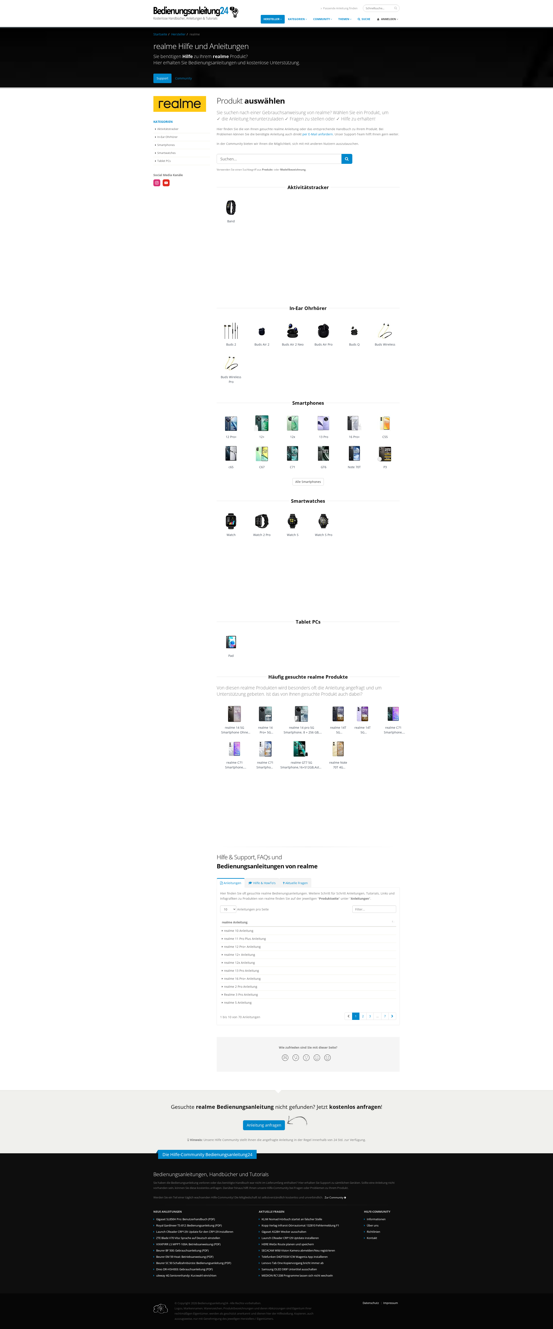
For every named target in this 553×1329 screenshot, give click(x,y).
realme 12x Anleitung (239, 963)
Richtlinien (373, 1232)
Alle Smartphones (308, 482)
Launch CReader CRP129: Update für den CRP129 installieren (194, 1232)
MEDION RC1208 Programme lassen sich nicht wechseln (297, 1275)
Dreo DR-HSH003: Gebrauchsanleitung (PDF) (184, 1269)
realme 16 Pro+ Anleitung (242, 979)
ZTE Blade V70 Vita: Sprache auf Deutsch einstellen (188, 1238)
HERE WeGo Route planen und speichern (288, 1244)
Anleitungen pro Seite (252, 909)
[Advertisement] (308, 262)
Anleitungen (232, 883)
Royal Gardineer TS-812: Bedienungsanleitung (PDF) (189, 1225)
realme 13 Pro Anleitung (241, 971)
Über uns (372, 1225)
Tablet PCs (164, 161)
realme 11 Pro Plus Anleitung (245, 939)
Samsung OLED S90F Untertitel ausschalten (289, 1269)
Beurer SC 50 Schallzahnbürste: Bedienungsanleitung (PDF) (193, 1263)
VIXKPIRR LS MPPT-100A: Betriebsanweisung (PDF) (188, 1244)
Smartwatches (166, 153)
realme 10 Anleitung (238, 931)
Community (322, 19)
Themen (344, 19)
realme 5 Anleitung (238, 1002)
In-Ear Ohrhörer (167, 137)
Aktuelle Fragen (296, 883)
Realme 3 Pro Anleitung (241, 994)
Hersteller (272, 19)
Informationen (376, 1219)
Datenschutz (371, 1303)
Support (162, 78)
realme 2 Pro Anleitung (240, 987)
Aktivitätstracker (167, 129)
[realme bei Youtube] (166, 182)
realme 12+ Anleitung (239, 955)
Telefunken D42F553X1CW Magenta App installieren (295, 1257)
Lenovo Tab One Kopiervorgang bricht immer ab (293, 1263)
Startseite (160, 34)
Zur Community (334, 1197)
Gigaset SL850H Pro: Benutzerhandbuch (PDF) (185, 1219)
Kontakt (372, 1238)
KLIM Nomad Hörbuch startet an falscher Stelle (292, 1219)
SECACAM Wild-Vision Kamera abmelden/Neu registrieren (298, 1250)
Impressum (390, 1303)
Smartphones (166, 145)
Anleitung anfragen (264, 1125)
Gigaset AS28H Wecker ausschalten (284, 1232)
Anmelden (388, 19)
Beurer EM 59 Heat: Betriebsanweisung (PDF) (184, 1257)
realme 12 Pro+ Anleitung (242, 947)
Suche (365, 19)
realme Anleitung (235, 922)
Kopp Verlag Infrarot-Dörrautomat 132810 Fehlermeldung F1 (300, 1225)
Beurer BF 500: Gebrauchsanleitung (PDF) (182, 1250)
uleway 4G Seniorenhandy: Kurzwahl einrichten (186, 1275)
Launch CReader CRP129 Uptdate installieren (290, 1238)
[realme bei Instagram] (156, 182)
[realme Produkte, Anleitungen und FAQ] (181, 104)
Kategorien (296, 19)
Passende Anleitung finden (340, 8)
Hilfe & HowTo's (264, 883)
